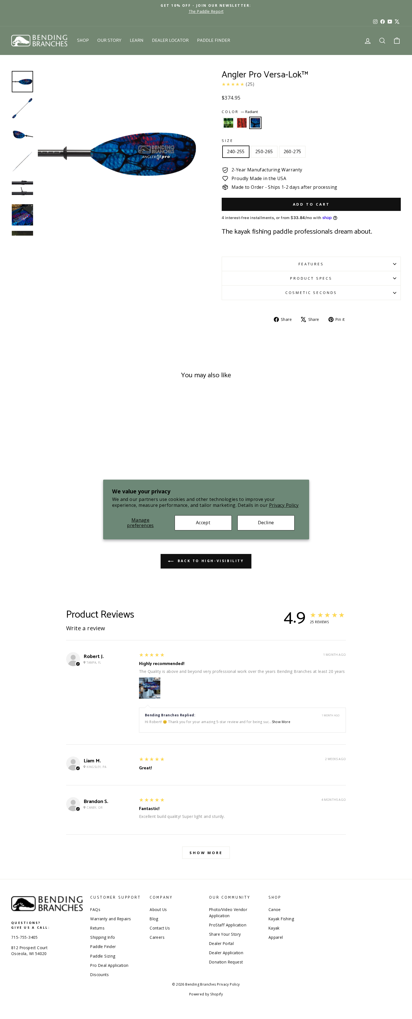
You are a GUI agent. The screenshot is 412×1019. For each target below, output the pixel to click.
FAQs (95, 909)
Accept (203, 523)
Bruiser (228, 122)
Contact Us (160, 928)
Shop (83, 40)
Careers (157, 937)
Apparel (276, 937)
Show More (281, 721)
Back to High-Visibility (210, 560)
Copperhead (241, 122)
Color (240, 111)
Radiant (255, 122)
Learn (136, 40)
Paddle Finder (213, 40)
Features (311, 263)
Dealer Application (226, 952)
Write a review (85, 628)
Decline (266, 523)
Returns (97, 928)
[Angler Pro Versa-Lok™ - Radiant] (65, 506)
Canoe (275, 909)
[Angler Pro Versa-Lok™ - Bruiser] (50, 506)
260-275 (292, 151)
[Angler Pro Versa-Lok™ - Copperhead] (57, 506)
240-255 (236, 151)
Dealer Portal (221, 943)
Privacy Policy (284, 505)
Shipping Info (102, 937)
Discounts (99, 974)
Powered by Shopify (206, 994)
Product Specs (311, 278)
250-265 (264, 151)
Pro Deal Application (109, 965)
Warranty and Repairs (110, 918)
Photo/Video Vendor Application (228, 912)
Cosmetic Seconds (311, 292)
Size (227, 140)
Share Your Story (225, 934)
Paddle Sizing (102, 956)
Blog (154, 918)
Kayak (274, 928)
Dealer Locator (170, 40)
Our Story (109, 40)
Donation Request (226, 962)
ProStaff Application (227, 925)
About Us (158, 909)
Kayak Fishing (281, 918)
